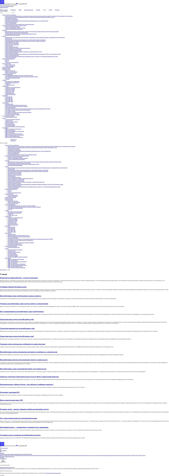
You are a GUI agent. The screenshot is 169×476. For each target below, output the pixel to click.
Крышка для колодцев (10, 70)
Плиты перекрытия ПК (10, 57)
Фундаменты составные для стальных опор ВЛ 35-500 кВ (18, 112)
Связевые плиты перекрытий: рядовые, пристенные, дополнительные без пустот (23, 51)
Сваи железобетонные (8, 74)
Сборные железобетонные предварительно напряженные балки (19, 24)
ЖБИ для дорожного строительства (13, 129)
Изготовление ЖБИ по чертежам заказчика (15, 126)
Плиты (4, 36)
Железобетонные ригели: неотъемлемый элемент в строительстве (24, 360)
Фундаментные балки (44, 455)
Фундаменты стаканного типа (12, 113)
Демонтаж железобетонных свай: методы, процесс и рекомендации (24, 304)
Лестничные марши (117, 455)
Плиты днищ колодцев (10, 73)
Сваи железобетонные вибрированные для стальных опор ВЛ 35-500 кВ (21, 76)
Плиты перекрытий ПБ (8, 67)
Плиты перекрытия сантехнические (13, 49)
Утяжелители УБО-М (10, 88)
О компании (13, 9)
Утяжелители (6, 86)
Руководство (14, 139)
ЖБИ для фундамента (10, 130)
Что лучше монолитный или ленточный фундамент (18, 418)
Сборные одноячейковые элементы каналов (15, 28)
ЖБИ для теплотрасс (10, 132)
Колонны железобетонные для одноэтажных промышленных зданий (20, 33)
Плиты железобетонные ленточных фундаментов (16, 106)
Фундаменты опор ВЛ (10, 111)
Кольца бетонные (6, 69)
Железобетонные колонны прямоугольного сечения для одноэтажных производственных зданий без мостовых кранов (32, 31)
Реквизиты (12, 454)
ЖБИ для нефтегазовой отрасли (12, 136)
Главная (2, 454)
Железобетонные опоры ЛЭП (12, 82)
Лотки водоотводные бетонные (78, 455)
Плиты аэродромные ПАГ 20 (11, 62)
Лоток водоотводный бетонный (12, 26)
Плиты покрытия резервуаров (12, 55)
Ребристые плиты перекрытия (12, 44)
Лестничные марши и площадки (12, 119)
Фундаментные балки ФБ (11, 18)
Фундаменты (6, 102)
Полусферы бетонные (10, 125)
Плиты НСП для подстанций (11, 43)
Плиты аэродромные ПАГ (8, 58)
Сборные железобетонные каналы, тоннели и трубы (14, 25)
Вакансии (21, 454)
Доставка (38, 9)
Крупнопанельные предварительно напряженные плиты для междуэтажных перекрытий (25, 41)
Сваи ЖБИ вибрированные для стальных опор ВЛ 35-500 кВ (19, 75)
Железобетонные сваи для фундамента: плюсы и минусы (20, 296)
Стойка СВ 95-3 (141, 455)
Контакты (57, 9)
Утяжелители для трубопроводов (12, 87)
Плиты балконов (9, 45)
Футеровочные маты (10, 93)
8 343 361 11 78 (3, 6)
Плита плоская (8, 38)
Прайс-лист (11, 456)
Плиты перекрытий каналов (11, 47)
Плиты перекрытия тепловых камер (13, 50)
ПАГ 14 (7, 60)
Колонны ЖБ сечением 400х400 (12, 35)
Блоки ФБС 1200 (9, 100)
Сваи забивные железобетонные (12, 77)
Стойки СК (7, 83)
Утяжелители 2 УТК (9, 90)
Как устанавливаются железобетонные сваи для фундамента (22, 311)
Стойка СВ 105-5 (126, 455)
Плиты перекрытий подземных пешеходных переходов (17, 48)
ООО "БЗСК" (3, 269)
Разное (4, 118)
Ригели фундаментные (10, 107)
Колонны (5, 30)
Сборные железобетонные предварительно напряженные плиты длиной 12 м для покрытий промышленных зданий (31, 56)
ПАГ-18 (13, 455)
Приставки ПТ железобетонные (12, 81)
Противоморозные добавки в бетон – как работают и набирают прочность (26, 384)
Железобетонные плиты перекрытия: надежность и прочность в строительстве (28, 352)
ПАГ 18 (7, 61)
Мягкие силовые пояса (10, 94)
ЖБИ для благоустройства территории (14, 137)
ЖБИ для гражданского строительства (14, 133)
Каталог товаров (3, 9)
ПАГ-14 (9, 455)
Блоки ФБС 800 (8, 98)
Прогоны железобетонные (11, 22)
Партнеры (13, 140)
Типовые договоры (4, 456)
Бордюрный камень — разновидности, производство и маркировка (24, 427)
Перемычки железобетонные (11, 19)
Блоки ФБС (5, 95)
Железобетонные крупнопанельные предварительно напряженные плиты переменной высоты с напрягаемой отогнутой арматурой (35, 37)
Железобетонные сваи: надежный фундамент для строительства (23, 369)
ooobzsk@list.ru (10, 6)
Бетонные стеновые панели (11, 121)
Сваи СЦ (7, 79)
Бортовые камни (6, 68)
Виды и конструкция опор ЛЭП (11, 400)
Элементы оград (9, 120)
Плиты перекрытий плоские (11, 52)
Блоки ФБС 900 (8, 99)
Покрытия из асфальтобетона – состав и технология (19, 278)
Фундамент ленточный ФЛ (9, 392)
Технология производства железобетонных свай (17, 328)
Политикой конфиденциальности (53, 473)
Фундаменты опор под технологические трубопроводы (17, 110)
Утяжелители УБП (9, 92)
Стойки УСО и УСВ (10, 85)
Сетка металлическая (10, 124)
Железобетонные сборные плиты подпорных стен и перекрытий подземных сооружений (25, 39)
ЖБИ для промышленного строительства (14, 131)
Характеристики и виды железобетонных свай (17, 319)
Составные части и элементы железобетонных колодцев (20, 435)
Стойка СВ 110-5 (134, 455)
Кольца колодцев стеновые (11, 71)
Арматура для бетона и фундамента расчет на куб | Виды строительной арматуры (29, 377)
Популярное (5, 127)
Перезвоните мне (4, 7)
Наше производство (28, 9)
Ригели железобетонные (10, 23)
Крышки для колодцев (91, 455)
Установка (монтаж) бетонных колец (13, 287)
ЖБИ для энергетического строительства (14, 134)
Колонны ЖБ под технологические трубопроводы (16, 32)
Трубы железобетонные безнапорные (13, 29)
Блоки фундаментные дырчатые (12, 114)
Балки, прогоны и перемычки (9, 14)
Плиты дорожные (7, 63)
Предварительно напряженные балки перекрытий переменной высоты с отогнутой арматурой (26, 20)
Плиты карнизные (9, 123)
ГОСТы (50, 9)
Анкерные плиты (9, 104)
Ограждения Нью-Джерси (8, 115)
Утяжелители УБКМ (10, 89)
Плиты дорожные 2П (10, 66)
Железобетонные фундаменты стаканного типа (16, 105)
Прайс (20, 9)
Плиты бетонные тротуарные (12, 42)
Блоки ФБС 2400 (9, 101)
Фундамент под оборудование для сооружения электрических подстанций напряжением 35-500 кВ (27, 108)
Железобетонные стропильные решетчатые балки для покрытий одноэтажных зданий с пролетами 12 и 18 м (29, 17)
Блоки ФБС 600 (8, 96)
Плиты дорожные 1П (10, 64)
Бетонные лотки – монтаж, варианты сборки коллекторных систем (24, 409)
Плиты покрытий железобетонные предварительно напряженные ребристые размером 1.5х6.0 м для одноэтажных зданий (32, 54)
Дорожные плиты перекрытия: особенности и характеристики (22, 344)
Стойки (4, 80)
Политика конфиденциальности (7, 467)
